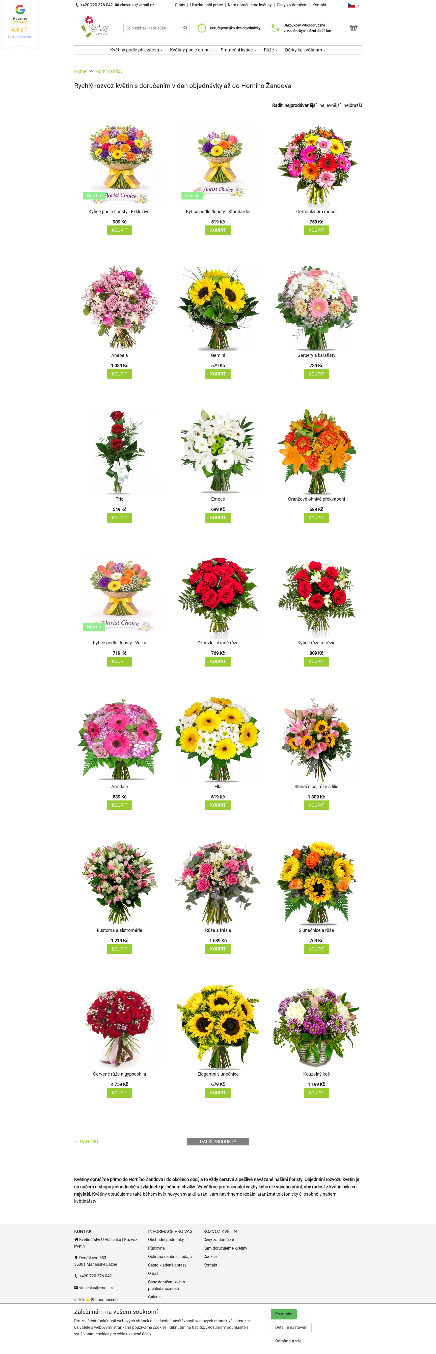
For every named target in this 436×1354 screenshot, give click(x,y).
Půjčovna (156, 1248)
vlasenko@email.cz (136, 5)
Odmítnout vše (288, 1341)
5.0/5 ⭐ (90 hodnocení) (96, 1299)
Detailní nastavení (291, 1327)
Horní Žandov (109, 71)
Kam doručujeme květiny (250, 5)
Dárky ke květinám (304, 49)
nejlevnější (330, 105)
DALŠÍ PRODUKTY (218, 1141)
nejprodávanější (300, 105)
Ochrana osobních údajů (170, 1256)
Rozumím (283, 1314)
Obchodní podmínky (166, 1239)
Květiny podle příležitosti (135, 49)
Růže (269, 49)
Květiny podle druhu (190, 49)
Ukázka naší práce (207, 5)
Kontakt (319, 5)
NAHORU (88, 1141)
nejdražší (353, 105)
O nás (180, 5)
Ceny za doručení (292, 5)
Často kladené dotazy (167, 1265)
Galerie (154, 1296)
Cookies (210, 1256)
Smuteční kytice (237, 49)
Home (80, 71)
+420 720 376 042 (96, 5)
